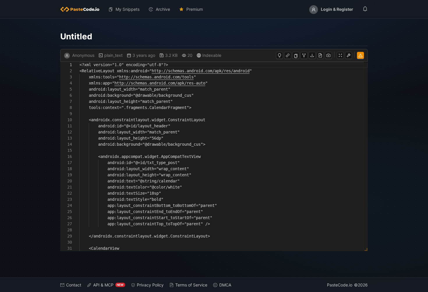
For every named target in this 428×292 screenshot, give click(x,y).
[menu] (214, 9)
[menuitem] (82, 9)
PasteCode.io (339, 284)
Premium (194, 9)
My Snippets (127, 9)
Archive (163, 9)
